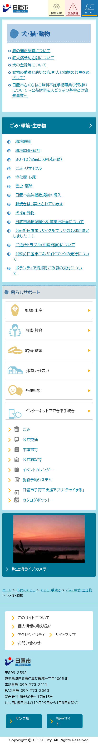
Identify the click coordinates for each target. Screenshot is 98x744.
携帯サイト (63, 721)
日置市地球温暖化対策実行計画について (49, 222)
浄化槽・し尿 (25, 177)
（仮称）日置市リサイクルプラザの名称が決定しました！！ (51, 233)
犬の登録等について (29, 65)
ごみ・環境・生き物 (28, 125)
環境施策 (23, 141)
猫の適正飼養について (31, 51)
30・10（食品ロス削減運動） (38, 159)
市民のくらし (26, 590)
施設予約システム (37, 480)
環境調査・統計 (27, 150)
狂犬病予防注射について (33, 58)
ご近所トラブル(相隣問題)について (45, 245)
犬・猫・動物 (24, 213)
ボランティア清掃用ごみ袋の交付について (47, 270)
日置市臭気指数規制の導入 (38, 195)
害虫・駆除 (24, 186)
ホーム (6, 590)
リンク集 (22, 718)
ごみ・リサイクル (28, 168)
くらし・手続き (51, 590)
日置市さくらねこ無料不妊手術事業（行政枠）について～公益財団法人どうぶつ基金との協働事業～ (50, 90)
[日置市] (15, 8)
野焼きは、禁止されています (39, 204)
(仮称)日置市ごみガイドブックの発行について (51, 256)
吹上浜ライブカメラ (29, 569)
